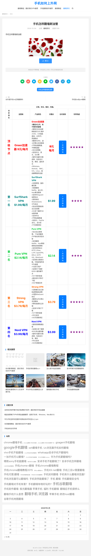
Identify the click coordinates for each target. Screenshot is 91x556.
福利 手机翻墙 (51, 488)
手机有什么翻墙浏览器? (72, 474)
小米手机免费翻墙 (9, 466)
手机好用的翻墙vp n (33, 368)
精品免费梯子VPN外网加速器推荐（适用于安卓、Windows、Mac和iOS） (30, 414)
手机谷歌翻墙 (62, 484)
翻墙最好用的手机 (52, 389)
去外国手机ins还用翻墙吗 (14, 99)
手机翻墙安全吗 (70, 478)
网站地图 (55, 548)
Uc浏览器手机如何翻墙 (56, 447)
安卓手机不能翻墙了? (49, 461)
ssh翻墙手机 (35, 447)
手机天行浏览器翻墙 (36, 475)
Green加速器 (38, 121)
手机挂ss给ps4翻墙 (78, 99)
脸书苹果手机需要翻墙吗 (75, 368)
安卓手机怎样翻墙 (71, 461)
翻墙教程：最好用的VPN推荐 (28, 8)
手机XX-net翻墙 (53, 470)
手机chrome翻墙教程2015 (18, 470)
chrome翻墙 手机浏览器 (30, 443)
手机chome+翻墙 (24, 465)
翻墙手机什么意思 (13, 494)
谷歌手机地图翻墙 (13, 498)
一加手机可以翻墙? (14, 456)
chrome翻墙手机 (13, 442)
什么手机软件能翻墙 (31, 457)
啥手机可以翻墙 (32, 461)
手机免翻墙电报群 (73, 389)
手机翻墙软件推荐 (46, 8)
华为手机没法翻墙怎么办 (34, 389)
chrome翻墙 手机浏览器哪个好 (46, 443)
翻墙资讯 (66, 8)
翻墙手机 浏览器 (36, 494)
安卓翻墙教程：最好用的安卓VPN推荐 (17, 424)
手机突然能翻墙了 (39, 478)
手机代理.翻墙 (11, 474)
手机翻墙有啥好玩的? (39, 484)
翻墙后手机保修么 (70, 488)
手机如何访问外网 (10, 428)
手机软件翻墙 (11, 488)
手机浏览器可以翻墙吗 (16, 478)
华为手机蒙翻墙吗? (61, 456)
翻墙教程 (58, 8)
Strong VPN (37, 287)
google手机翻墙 (15, 447)
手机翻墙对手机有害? (15, 484)
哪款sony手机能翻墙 (15, 461)
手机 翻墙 (55, 478)
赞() (45, 61)
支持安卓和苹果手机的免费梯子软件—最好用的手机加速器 (24, 410)
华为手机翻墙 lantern (44, 457)
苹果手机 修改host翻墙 (61, 494)
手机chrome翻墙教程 (46, 465)
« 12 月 (6, 537)
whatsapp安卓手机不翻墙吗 (53, 452)
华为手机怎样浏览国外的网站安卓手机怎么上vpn (21, 419)
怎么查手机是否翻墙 (53, 368)
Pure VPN (36, 229)
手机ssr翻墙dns (38, 470)
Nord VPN (37, 321)
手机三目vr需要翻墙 (74, 470)
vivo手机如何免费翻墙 (30, 453)
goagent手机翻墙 (65, 442)
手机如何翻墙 (51, 474)
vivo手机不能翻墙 (13, 452)
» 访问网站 (62, 147)
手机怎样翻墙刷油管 (45, 24)
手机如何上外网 (45, 3)
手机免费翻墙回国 (25, 475)
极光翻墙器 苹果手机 (31, 488)
